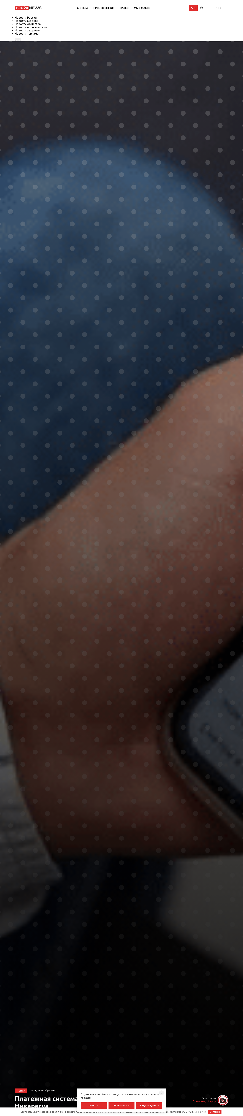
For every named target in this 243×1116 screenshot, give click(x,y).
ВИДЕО (124, 8)
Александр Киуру (204, 1101)
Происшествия (103, 8)
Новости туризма (27, 33)
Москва (82, 8)
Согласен (215, 1111)
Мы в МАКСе (142, 8)
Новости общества (28, 24)
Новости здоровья (27, 30)
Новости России (26, 17)
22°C (193, 8)
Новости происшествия (31, 27)
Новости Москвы (26, 20)
